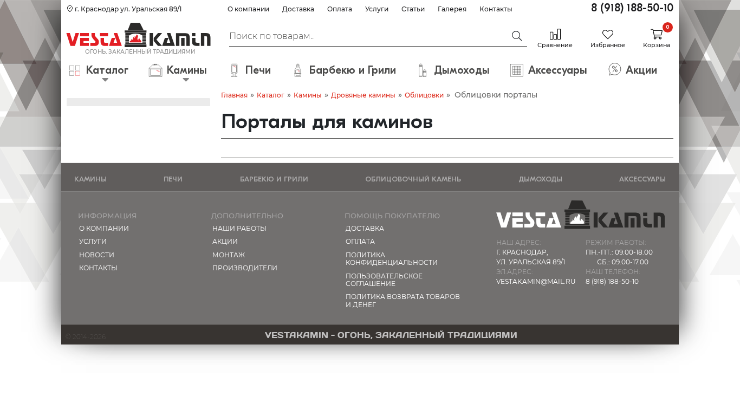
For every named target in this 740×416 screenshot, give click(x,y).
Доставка (298, 9)
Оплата (339, 9)
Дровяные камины (363, 95)
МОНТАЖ (228, 255)
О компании (248, 9)
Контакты (495, 9)
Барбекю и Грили (274, 179)
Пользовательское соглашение (384, 280)
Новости (96, 255)
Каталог (270, 95)
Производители (244, 268)
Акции (225, 241)
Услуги (376, 9)
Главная (234, 95)
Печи (173, 179)
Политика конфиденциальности (392, 258)
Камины (308, 95)
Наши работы (239, 228)
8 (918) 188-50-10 (632, 8)
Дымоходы (540, 179)
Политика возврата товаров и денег (403, 300)
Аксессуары (642, 179)
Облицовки (424, 95)
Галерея (452, 9)
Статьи (413, 9)
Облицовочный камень (413, 179)
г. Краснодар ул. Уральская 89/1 (127, 9)
